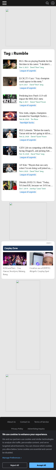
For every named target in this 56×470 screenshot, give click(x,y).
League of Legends (28, 70)
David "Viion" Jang (37, 67)
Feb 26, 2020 (24, 119)
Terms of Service (41, 421)
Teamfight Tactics (27, 122)
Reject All (14, 465)
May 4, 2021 (23, 102)
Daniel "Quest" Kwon (38, 102)
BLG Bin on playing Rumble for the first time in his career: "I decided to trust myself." (35, 63)
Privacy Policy (17, 428)
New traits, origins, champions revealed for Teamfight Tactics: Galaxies (33, 115)
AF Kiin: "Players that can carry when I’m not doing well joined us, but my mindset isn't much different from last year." (35, 167)
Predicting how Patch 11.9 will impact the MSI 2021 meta (33, 97)
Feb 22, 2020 (24, 136)
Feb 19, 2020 (24, 154)
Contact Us (25, 421)
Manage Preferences (11, 457)
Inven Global (16, 3)
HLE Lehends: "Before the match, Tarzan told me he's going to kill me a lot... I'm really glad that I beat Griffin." (36, 132)
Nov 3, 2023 (23, 67)
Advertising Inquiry (36, 428)
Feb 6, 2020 (23, 171)
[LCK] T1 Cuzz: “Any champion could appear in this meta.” (34, 80)
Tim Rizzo (34, 119)
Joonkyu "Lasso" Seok (38, 188)
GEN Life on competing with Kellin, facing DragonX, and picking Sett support (35, 149)
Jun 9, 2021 (23, 84)
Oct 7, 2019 (23, 188)
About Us (11, 421)
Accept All (41, 465)
